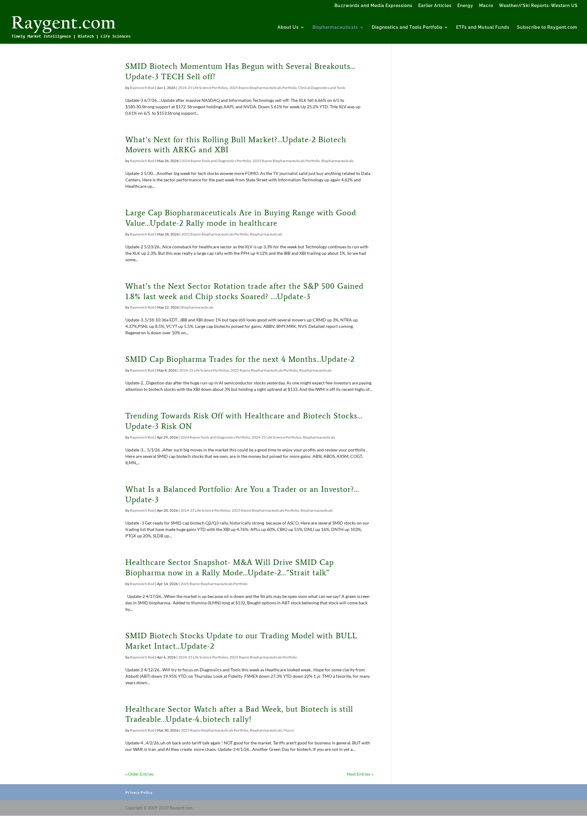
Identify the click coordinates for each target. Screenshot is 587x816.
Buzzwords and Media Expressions (373, 5)
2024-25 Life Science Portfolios (203, 87)
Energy (465, 5)
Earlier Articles (435, 5)
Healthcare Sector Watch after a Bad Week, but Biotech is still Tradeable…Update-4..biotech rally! (239, 714)
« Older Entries (139, 774)
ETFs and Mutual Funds (482, 27)
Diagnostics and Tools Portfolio (407, 27)
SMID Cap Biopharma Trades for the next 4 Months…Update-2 (240, 359)
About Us (288, 27)
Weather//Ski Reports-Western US (538, 5)
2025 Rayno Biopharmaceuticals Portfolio (263, 87)
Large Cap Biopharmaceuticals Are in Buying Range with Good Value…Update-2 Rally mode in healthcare (240, 218)
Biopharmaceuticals (335, 27)
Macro (486, 5)
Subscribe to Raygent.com (547, 27)
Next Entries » (360, 774)
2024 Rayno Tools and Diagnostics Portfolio (216, 160)
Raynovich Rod (142, 87)
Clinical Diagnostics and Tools (321, 87)
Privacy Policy (139, 792)
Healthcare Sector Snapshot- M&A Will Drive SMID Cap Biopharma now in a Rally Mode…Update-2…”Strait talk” (229, 567)
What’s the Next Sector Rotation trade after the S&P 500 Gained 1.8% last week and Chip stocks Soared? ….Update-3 (244, 291)
